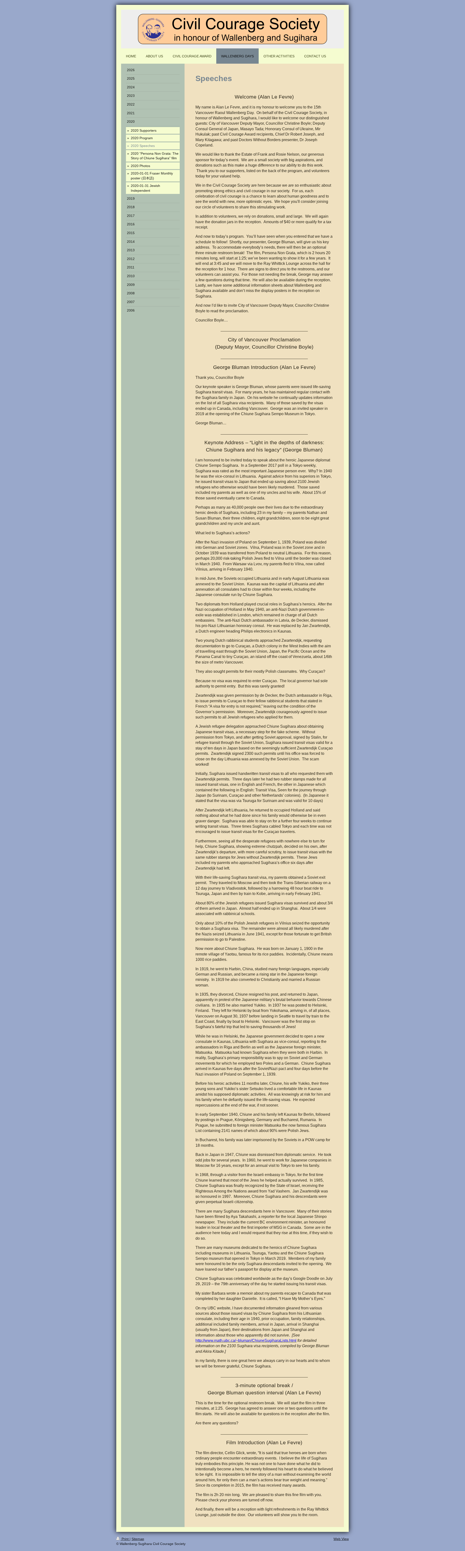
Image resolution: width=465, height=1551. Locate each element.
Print (125, 1539)
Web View (341, 1539)
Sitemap (138, 1539)
